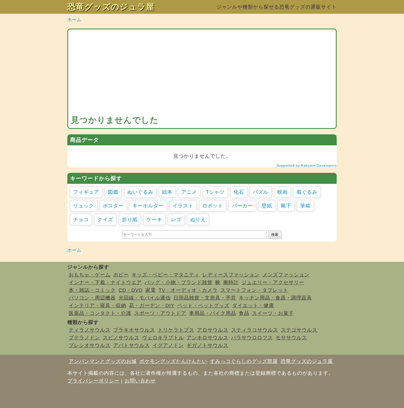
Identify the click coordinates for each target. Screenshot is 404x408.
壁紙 (267, 206)
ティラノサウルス (89, 330)
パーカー (242, 206)
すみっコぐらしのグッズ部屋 (244, 361)
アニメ (189, 192)
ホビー (121, 274)
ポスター (113, 206)
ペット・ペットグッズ (203, 305)
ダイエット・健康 (253, 305)
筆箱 (305, 206)
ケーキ (154, 219)
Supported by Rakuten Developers (306, 166)
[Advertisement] (202, 73)
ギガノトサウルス (207, 345)
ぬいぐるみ (140, 192)
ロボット (212, 206)
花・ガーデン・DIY (152, 305)
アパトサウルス (131, 345)
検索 (274, 234)
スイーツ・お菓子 (273, 313)
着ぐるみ (307, 192)
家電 (150, 290)
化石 (239, 192)
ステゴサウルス (299, 330)
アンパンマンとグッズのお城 (103, 361)
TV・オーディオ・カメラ (188, 290)
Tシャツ (215, 192)
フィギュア (86, 192)
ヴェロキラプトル (163, 337)
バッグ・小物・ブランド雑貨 (178, 282)
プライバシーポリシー (93, 381)
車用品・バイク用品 (212, 313)
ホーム (74, 19)
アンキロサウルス (207, 337)
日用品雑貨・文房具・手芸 (204, 298)
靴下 (286, 206)
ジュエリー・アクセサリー (273, 282)
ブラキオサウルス (134, 330)
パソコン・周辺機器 (92, 298)
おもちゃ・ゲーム (89, 274)
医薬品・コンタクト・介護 (100, 313)
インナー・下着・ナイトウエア (105, 282)
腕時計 (231, 282)
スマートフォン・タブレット (254, 290)
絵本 (167, 192)
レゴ (176, 219)
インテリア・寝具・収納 (97, 305)
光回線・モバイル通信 (144, 298)
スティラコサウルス (254, 330)
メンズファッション (285, 274)
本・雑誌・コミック (92, 290)
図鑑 (113, 192)
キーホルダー (148, 206)
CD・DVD (130, 290)
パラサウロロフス (252, 337)
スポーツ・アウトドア (160, 313)
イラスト (183, 206)
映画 (282, 192)
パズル (261, 192)
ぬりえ (198, 219)
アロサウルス (212, 330)
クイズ (105, 219)
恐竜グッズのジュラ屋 (110, 6)
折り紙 (130, 219)
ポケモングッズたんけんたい (173, 361)
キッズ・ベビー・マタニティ (166, 274)
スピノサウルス (121, 337)
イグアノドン (168, 345)
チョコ (81, 219)
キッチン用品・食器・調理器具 (275, 298)
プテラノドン (84, 337)
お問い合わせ (140, 381)
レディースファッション (231, 274)
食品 (244, 313)
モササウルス (291, 337)
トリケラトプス (176, 330)
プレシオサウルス (89, 345)
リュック (83, 206)
